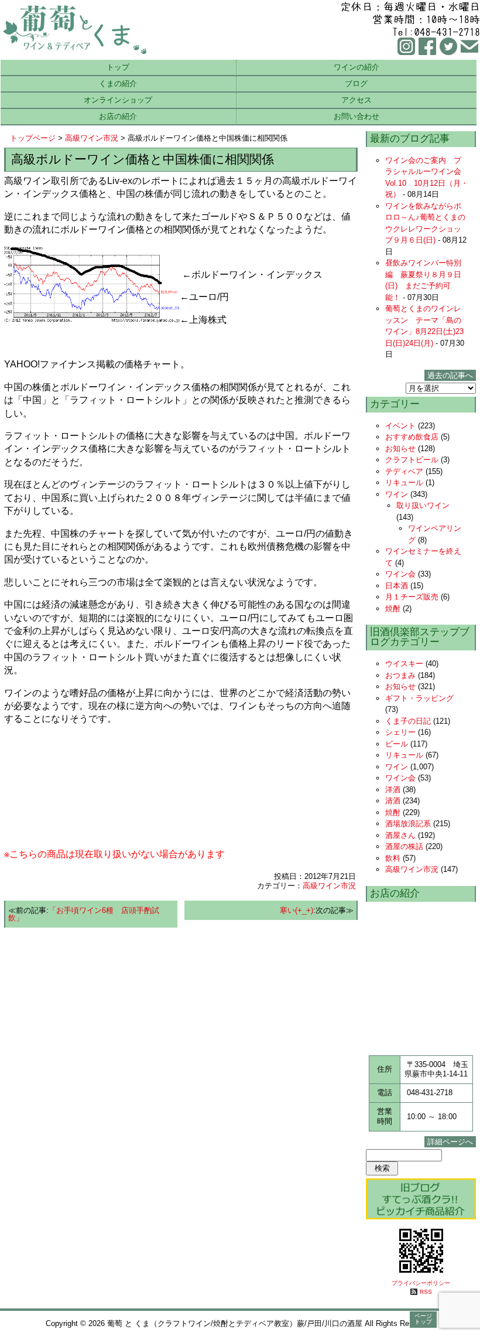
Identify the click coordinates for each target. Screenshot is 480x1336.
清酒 (392, 800)
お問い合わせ (356, 116)
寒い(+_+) (296, 910)
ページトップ (423, 1319)
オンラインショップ (118, 100)
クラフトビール (411, 459)
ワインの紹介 (356, 67)
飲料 (392, 858)
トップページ (33, 138)
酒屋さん (400, 835)
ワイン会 (400, 574)
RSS (426, 1292)
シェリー (400, 732)
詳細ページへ (450, 1141)
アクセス (356, 100)
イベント (400, 425)
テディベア (404, 471)
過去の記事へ (450, 375)
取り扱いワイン (423, 505)
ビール (396, 743)
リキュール (404, 482)
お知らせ (400, 448)
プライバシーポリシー (421, 1283)
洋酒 (392, 789)
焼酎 (392, 608)
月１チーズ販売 (411, 596)
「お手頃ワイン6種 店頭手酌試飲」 (83, 914)
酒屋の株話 (404, 846)
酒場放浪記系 (408, 823)
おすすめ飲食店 (411, 436)
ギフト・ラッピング (419, 698)
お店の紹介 (118, 116)
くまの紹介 (118, 83)
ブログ (356, 83)
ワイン (396, 494)
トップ (118, 67)
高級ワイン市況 (91, 138)
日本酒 (396, 585)
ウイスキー (404, 663)
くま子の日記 (408, 721)
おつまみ (400, 675)
